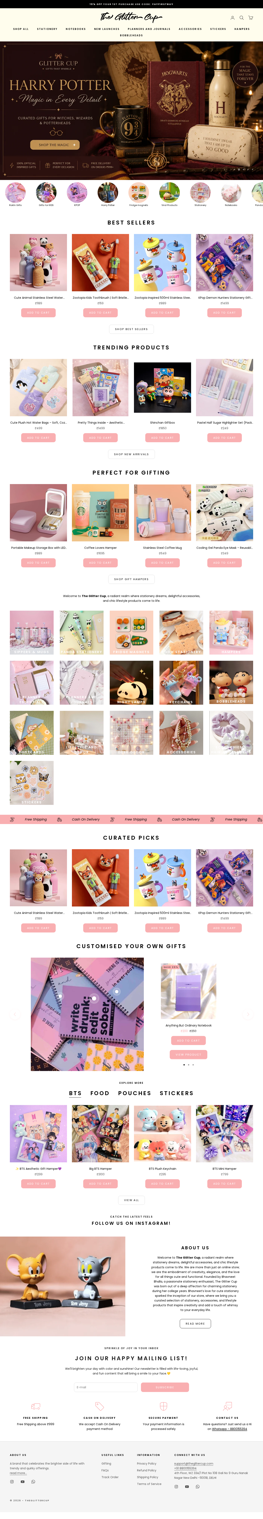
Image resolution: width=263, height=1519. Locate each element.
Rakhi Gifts (15, 163)
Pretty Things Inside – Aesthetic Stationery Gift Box (100, 380)
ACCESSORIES (190, 29)
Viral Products (169, 163)
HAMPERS (242, 29)
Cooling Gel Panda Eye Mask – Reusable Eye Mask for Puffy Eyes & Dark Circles (224, 505)
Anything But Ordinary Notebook (189, 983)
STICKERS (218, 29)
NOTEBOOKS (76, 29)
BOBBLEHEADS (131, 35)
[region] (131, 89)
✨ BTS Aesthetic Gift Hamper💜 (38, 1126)
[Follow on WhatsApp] (33, 1439)
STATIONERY (47, 29)
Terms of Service (149, 1442)
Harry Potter (108, 163)
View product (188, 1012)
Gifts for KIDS (46, 163)
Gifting (106, 1421)
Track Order (110, 1435)
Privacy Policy (146, 1421)
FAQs (105, 1428)
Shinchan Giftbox (162, 380)
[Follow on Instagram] (12, 1439)
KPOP (77, 163)
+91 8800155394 (185, 1426)
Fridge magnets (138, 163)
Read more (195, 1281)
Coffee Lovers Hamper (100, 505)
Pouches (135, 1051)
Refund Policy (146, 1428)
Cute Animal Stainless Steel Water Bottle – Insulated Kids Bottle (38, 255)
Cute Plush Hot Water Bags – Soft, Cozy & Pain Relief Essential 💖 (38, 380)
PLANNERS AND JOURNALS (149, 29)
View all (131, 1158)
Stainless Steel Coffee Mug (162, 505)
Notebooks (231, 163)
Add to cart (38, 270)
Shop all (21, 29)
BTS (75, 1051)
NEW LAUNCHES (107, 29)
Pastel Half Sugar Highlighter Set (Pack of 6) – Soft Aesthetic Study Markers (224, 380)
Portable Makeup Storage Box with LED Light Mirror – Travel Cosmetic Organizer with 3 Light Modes (38, 505)
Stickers (177, 1051)
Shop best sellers (131, 287)
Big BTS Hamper (100, 1126)
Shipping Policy (147, 1435)
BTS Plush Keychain (162, 1126)
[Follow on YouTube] (23, 1439)
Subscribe (165, 1345)
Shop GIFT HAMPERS (131, 537)
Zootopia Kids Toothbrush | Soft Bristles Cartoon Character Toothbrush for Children (100, 255)
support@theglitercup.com (193, 1421)
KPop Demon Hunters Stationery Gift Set (224, 255)
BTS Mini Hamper (224, 1126)
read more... (18, 1431)
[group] (131, 89)
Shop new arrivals (131, 412)
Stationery (200, 163)
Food (100, 1051)
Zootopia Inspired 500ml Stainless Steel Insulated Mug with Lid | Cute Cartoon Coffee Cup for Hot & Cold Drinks (162, 255)
